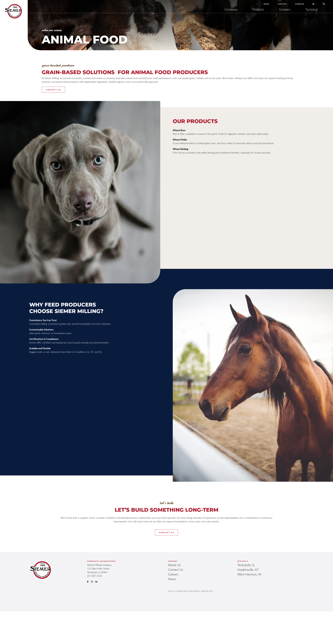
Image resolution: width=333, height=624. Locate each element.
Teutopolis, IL (246, 565)
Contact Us (53, 90)
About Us (174, 565)
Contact (282, 4)
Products (258, 9)
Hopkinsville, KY (248, 569)
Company (231, 9)
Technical (311, 9)
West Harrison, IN (249, 574)
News (267, 4)
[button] (324, 3)
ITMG (211, 591)
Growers (284, 9)
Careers (299, 4)
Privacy (170, 591)
